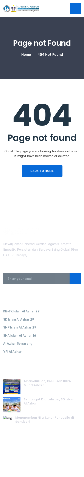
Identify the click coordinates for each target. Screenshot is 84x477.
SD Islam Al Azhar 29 (18, 319)
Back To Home (42, 171)
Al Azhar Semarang (17, 343)
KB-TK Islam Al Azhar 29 (21, 311)
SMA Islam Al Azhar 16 (19, 336)
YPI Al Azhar (12, 352)
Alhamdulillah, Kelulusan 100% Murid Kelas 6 (47, 383)
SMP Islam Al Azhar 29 (19, 327)
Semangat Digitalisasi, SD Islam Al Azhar (49, 401)
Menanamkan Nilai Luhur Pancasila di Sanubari (44, 419)
